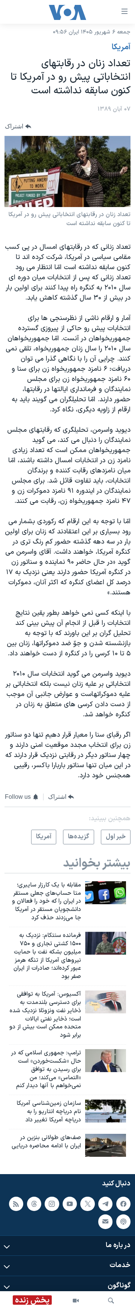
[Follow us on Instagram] (52, 1204)
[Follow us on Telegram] (105, 1204)
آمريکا (121, 47)
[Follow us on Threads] (34, 1204)
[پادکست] (123, 1221)
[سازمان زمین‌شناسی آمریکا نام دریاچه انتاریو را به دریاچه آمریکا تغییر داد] (105, 1111)
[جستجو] (111, 1300)
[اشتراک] (105, 1221)
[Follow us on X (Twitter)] (87, 1204)
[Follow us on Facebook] (123, 1204)
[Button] (18, 126)
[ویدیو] (75, 1300)
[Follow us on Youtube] (70, 1204)
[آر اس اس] (16, 1204)
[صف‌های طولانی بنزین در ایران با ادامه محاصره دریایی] (105, 1145)
